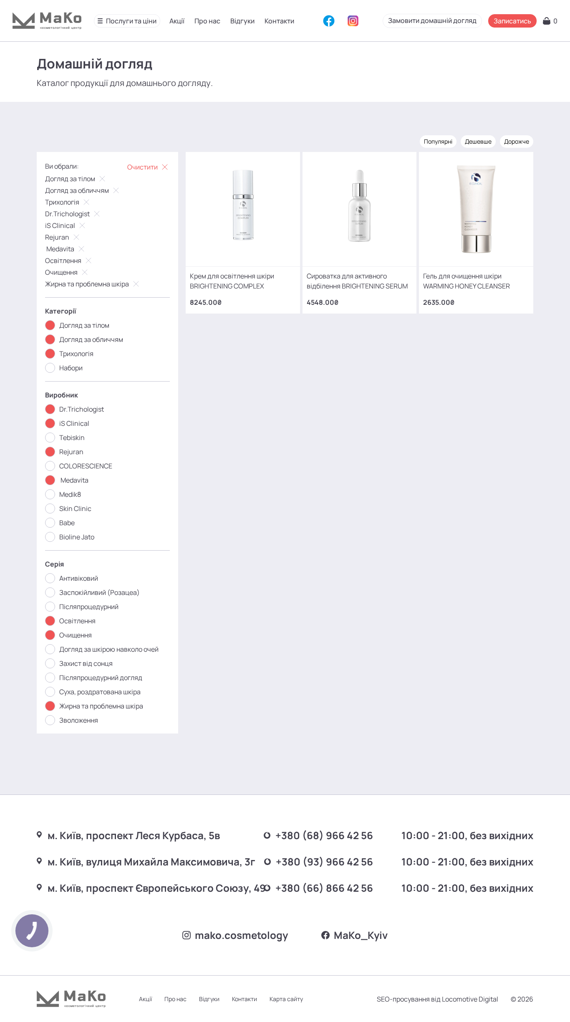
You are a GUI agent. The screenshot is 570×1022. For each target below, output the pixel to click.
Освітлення (63, 260)
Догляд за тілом (70, 178)
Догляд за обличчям (77, 190)
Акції (176, 20)
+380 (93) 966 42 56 (324, 861)
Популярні (438, 141)
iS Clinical (60, 225)
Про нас (207, 20)
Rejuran (57, 237)
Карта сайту (286, 999)
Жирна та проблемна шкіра (87, 283)
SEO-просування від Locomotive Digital (437, 999)
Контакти (279, 20)
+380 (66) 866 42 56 (324, 888)
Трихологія (62, 202)
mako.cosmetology (241, 935)
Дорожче (516, 141)
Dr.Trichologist (67, 213)
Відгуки (242, 20)
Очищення (61, 272)
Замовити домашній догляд (432, 20)
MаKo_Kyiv (361, 935)
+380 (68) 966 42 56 (324, 835)
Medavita (59, 248)
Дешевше (478, 141)
